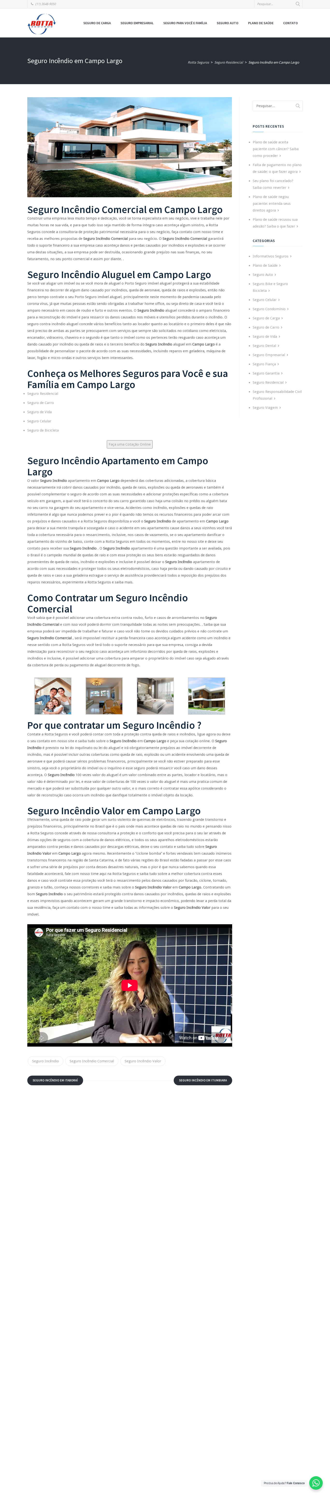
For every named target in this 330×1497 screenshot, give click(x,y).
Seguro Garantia (266, 373)
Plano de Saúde (260, 23)
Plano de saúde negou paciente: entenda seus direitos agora (272, 204)
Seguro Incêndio (45, 1061)
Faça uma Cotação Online (130, 444)
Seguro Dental (264, 346)
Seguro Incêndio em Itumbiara (203, 1080)
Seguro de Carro (40, 403)
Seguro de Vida (39, 412)
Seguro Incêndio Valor (143, 1061)
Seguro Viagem (265, 407)
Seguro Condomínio (269, 309)
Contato (290, 23)
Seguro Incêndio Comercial (92, 1061)
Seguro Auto (227, 23)
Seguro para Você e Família (185, 23)
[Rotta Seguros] (41, 23)
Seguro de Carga (97, 23)
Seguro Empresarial (137, 23)
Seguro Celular (39, 421)
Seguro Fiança (264, 364)
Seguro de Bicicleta (43, 430)
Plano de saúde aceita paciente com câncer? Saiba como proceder (276, 149)
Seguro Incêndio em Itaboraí (55, 1080)
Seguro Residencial (42, 393)
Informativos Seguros (270, 256)
